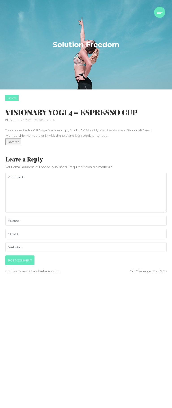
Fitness (12, 98)
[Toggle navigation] (159, 12)
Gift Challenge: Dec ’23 (147, 271)
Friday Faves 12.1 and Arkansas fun (34, 271)
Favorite (13, 142)
